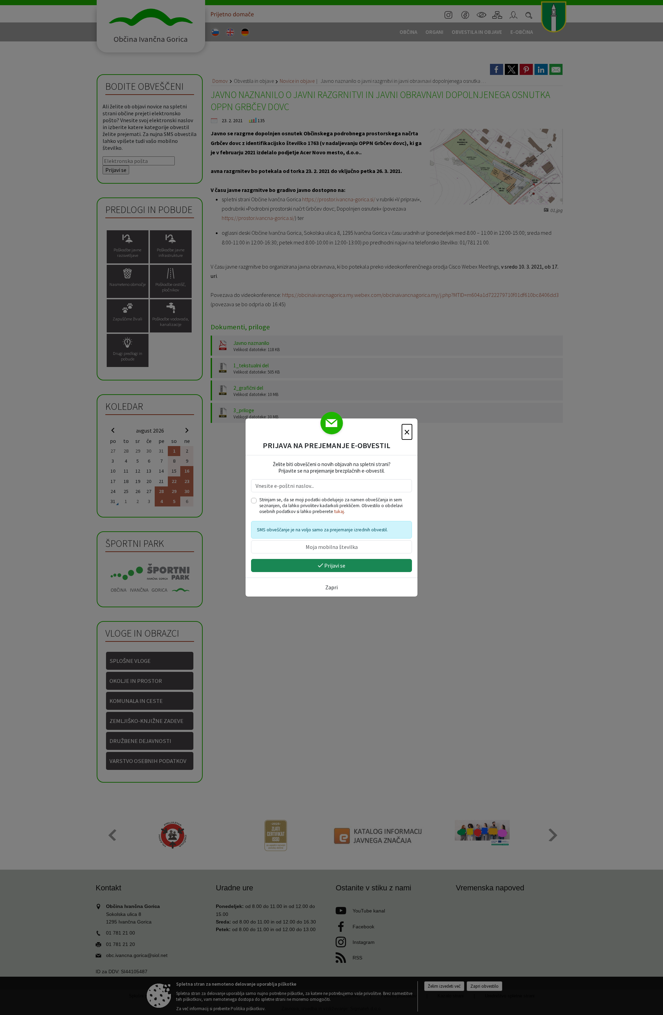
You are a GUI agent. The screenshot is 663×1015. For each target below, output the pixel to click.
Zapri (331, 587)
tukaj (339, 511)
